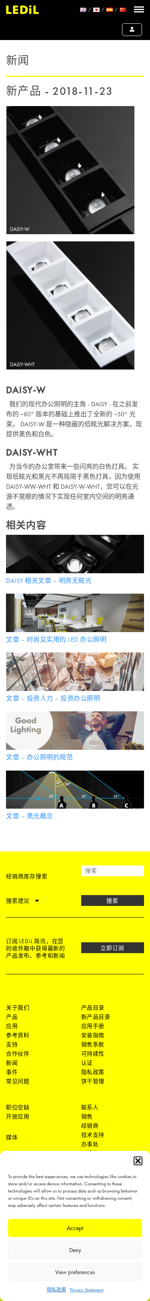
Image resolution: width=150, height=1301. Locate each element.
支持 (12, 1044)
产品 (12, 1016)
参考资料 (17, 1035)
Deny (75, 1250)
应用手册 (92, 1026)
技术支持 (92, 1134)
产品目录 (92, 1007)
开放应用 (17, 1116)
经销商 (90, 1125)
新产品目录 (95, 1016)
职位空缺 (17, 1107)
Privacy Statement (87, 1290)
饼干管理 (92, 1081)
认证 (87, 1062)
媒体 (12, 1137)
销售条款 (92, 1044)
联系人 (90, 1107)
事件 (12, 1072)
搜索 (112, 900)
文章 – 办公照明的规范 (39, 757)
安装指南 (92, 1035)
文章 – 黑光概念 (29, 816)
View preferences (75, 1272)
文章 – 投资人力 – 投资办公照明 (53, 698)
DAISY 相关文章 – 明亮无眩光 (49, 580)
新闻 (12, 1062)
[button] (138, 1161)
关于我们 (17, 1007)
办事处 (90, 1144)
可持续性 (92, 1053)
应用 (12, 1026)
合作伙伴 (17, 1053)
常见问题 (17, 1081)
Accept (75, 1228)
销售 (87, 1116)
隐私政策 (56, 1290)
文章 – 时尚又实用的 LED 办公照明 (56, 639)
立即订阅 (112, 948)
